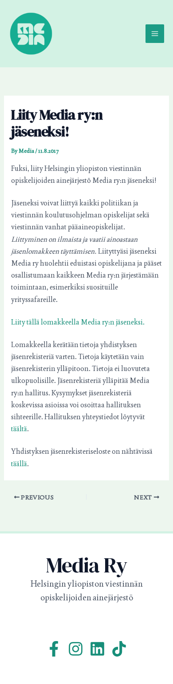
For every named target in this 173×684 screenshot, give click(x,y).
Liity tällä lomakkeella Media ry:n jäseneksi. (78, 322)
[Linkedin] (97, 648)
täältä (19, 428)
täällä (19, 463)
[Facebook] (54, 648)
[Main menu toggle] (154, 33)
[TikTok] (119, 648)
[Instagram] (75, 648)
